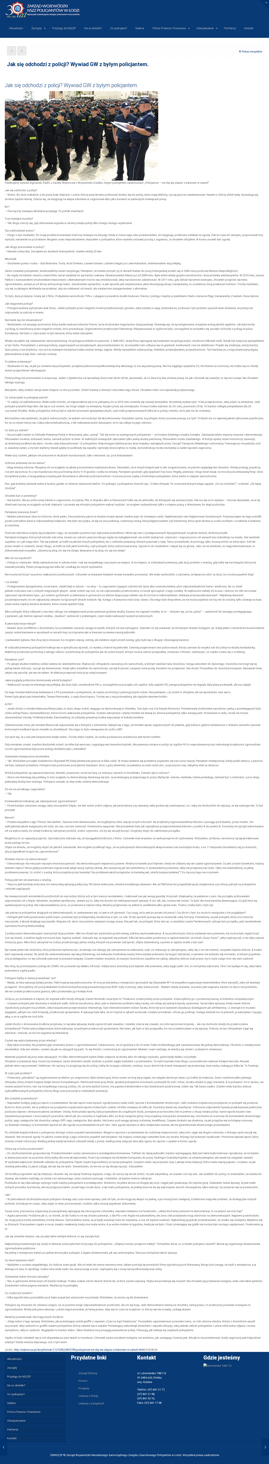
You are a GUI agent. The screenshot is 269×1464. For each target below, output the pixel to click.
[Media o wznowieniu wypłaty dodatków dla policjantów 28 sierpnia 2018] (3, 1447)
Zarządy (12, 1367)
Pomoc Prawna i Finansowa (23, 1411)
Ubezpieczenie (16, 1420)
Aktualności (14, 1359)
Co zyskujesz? (16, 1394)
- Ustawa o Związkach (90, 1403)
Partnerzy (12, 1429)
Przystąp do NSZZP (19, 1376)
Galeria (11, 1403)
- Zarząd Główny (87, 1373)
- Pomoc (82, 1380)
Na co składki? (16, 1385)
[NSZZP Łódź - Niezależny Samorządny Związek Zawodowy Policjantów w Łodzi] (46, 9)
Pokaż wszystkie (252, 51)
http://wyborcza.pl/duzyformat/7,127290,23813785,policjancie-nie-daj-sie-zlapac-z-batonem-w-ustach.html (79, 1349)
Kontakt (12, 1438)
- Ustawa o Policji (87, 1395)
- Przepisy (83, 1388)
